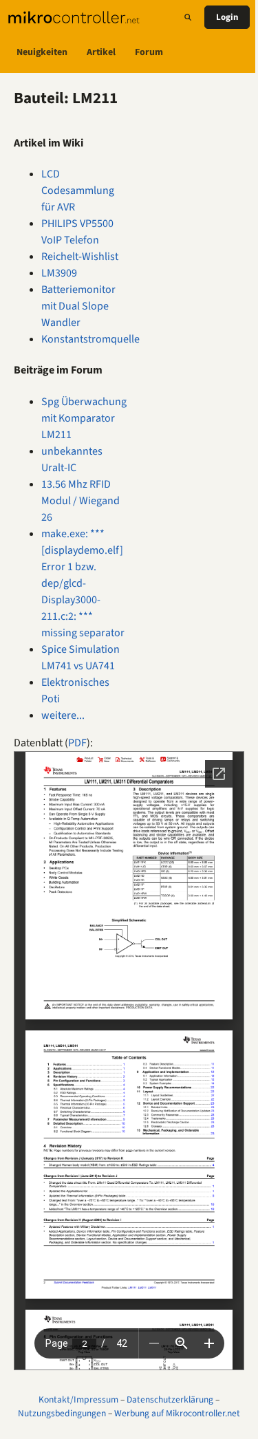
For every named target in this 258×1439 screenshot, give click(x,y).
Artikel (101, 52)
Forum (149, 52)
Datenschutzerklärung (170, 1399)
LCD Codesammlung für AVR (77, 190)
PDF (77, 742)
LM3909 (59, 273)
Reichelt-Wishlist (79, 256)
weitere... (63, 715)
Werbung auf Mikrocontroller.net (177, 1413)
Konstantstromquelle (90, 339)
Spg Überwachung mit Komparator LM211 (84, 418)
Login (227, 17)
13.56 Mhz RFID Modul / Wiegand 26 (80, 501)
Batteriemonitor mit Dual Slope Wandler (78, 306)
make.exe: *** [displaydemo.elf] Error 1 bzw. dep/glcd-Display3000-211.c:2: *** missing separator (83, 583)
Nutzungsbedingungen (62, 1413)
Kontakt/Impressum (78, 1399)
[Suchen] (188, 17)
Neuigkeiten (42, 52)
